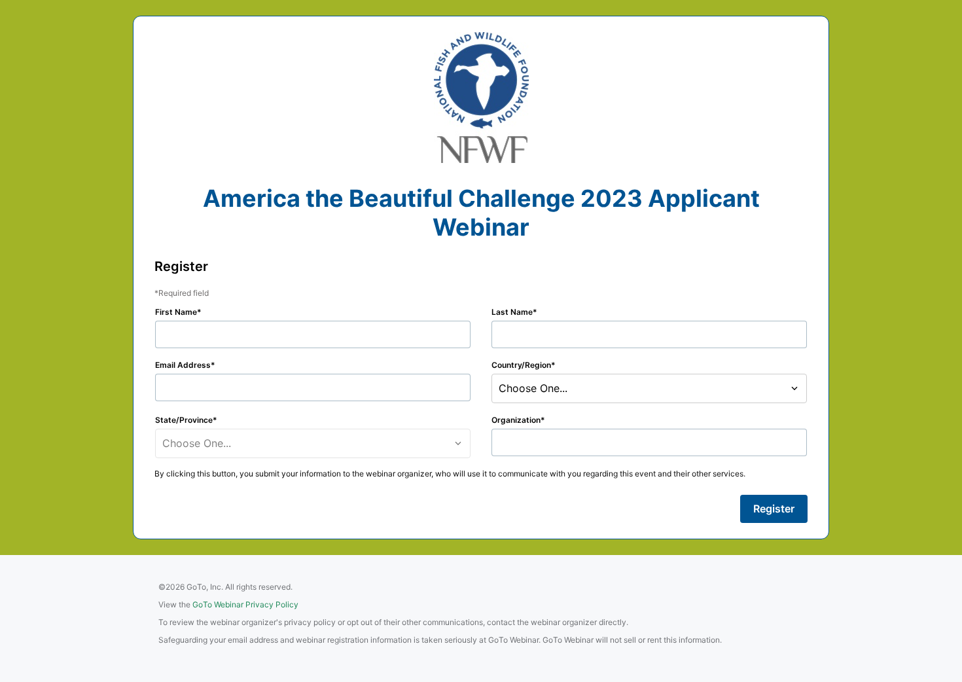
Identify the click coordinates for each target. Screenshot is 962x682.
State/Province (184, 420)
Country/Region (521, 365)
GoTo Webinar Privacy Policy (245, 604)
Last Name (512, 312)
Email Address (183, 365)
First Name (176, 312)
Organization (516, 420)
